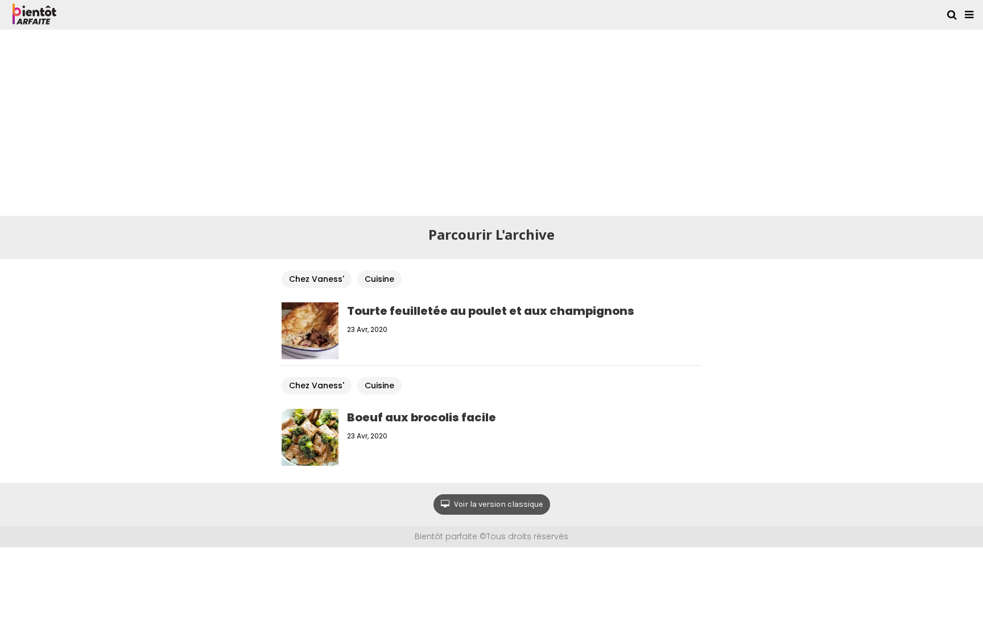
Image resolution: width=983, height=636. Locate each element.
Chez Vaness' (316, 279)
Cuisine (379, 279)
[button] (969, 15)
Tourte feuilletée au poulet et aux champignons (490, 311)
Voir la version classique (497, 504)
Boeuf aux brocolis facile (421, 417)
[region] (491, 121)
